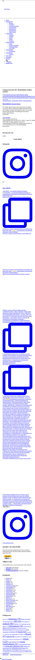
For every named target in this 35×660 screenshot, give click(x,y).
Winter (7, 609)
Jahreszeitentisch (9, 630)
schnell (10, 636)
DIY (17, 621)
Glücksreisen (9, 591)
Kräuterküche (9, 602)
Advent (5, 619)
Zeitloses (8, 610)
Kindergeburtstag (20, 629)
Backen (8, 578)
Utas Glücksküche (18, 639)
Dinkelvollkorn (9, 621)
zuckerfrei (6, 653)
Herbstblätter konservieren (11, 104)
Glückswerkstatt (7, 100)
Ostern (22, 634)
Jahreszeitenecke (14, 628)
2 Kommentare (6, 117)
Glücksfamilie (9, 587)
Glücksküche (9, 590)
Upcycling (8, 608)
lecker (14, 632)
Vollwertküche (8, 650)
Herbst (20, 100)
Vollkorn (27, 646)
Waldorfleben (9, 651)
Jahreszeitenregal (22, 628)
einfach (8, 623)
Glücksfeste (9, 588)
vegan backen (13, 642)
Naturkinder (8, 634)
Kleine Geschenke (10, 600)
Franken (8, 581)
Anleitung (14, 619)
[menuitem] (19, 20)
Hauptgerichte (9, 596)
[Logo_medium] (6, 9)
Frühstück (8, 584)
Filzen (7, 579)
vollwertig (7, 648)
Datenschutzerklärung (15, 654)
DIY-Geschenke (25, 621)
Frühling (8, 582)
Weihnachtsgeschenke (19, 651)
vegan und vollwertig (14, 646)
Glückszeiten (15, 100)
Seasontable (25, 636)
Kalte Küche (9, 599)
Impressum (5, 654)
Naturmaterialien (27, 100)
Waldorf (18, 650)
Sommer (8, 605)
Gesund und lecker (11, 585)
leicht (22, 632)
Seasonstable (18, 636)
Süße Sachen (9, 606)
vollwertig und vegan (20, 648)
